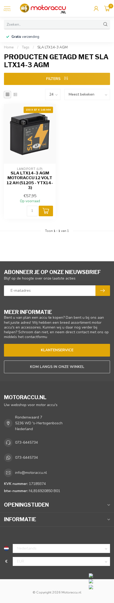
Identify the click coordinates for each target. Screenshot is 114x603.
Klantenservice (57, 350)
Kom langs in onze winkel (57, 366)
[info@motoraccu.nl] (100, 581)
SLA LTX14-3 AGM (52, 47)
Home (9, 47)
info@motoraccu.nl (31, 472)
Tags (25, 47)
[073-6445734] (100, 575)
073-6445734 (26, 442)
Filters (54, 78)
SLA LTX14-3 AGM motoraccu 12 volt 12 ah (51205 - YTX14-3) (30, 180)
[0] (107, 8)
